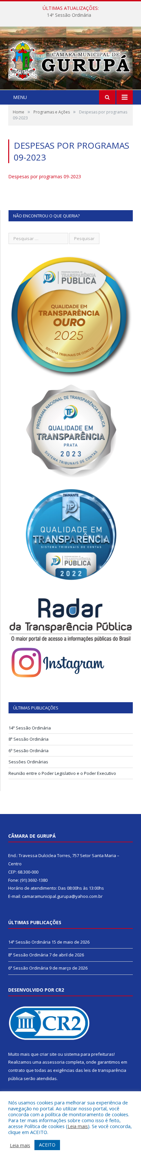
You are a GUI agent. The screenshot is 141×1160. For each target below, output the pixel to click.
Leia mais (78, 1126)
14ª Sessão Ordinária (69, 15)
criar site (48, 1054)
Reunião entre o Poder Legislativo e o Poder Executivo (62, 773)
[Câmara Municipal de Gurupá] (70, 59)
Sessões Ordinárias (28, 762)
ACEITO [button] (47, 1145)
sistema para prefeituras (89, 1054)
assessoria (53, 1062)
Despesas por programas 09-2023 (44, 176)
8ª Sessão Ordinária (29, 739)
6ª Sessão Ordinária (29, 750)
